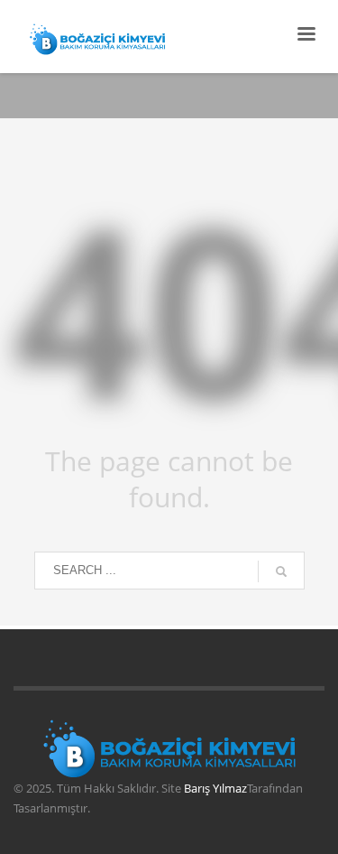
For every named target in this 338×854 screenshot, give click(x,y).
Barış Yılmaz (215, 788)
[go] (281, 571)
